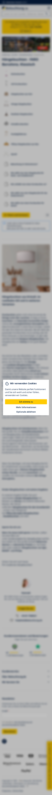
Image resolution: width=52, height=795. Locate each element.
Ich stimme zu (26, 401)
